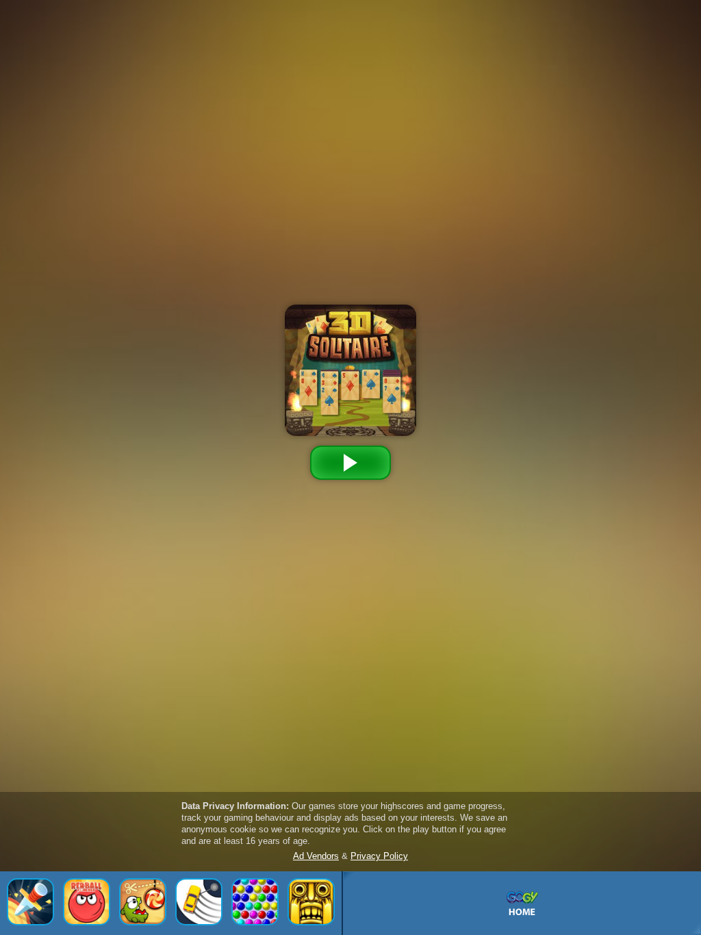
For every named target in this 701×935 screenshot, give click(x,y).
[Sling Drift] (199, 902)
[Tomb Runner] (311, 902)
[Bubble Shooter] (255, 902)
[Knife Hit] (30, 902)
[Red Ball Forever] (86, 902)
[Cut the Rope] (142, 902)
